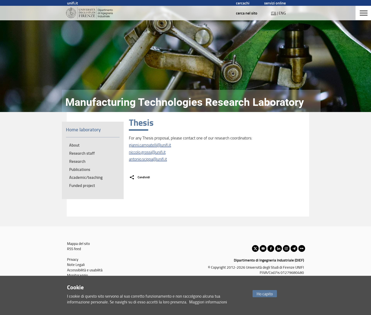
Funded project (82, 185)
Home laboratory (83, 129)
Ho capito (265, 293)
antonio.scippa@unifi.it (148, 159)
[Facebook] (270, 248)
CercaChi (242, 3)
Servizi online (275, 3)
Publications (79, 169)
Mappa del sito (78, 243)
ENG (282, 13)
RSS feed (74, 248)
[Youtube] (263, 248)
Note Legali (76, 264)
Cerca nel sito (246, 13)
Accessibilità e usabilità (85, 270)
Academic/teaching (86, 177)
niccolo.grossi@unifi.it (147, 152)
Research (77, 161)
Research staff (82, 153)
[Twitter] (255, 248)
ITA (273, 13)
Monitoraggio (77, 275)
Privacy (72, 259)
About (74, 145)
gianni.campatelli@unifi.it (150, 145)
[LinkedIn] (278, 248)
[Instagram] (286, 248)
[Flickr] (301, 248)
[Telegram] (294, 248)
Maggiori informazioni (208, 302)
